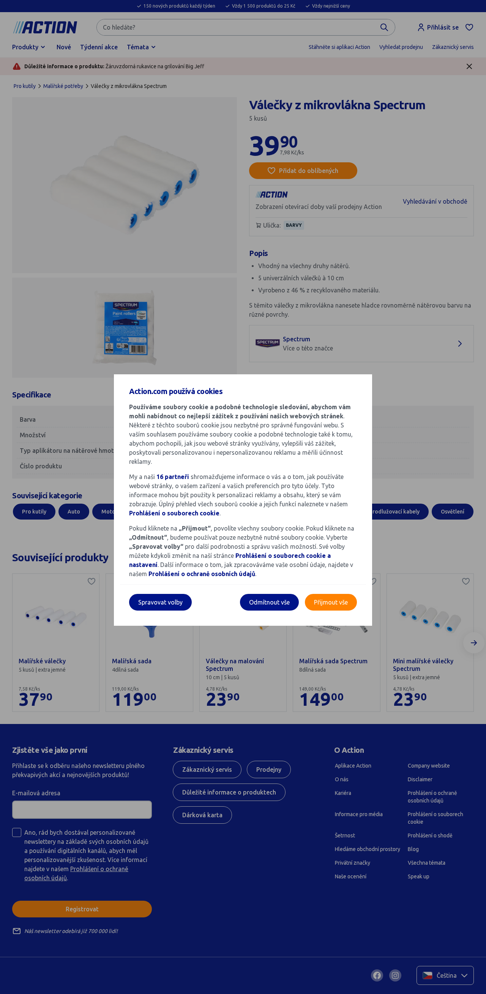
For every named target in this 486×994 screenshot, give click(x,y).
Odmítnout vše (269, 602)
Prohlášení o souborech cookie (174, 513)
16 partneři (172, 476)
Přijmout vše (331, 602)
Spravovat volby (160, 602)
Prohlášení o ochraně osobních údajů (201, 573)
